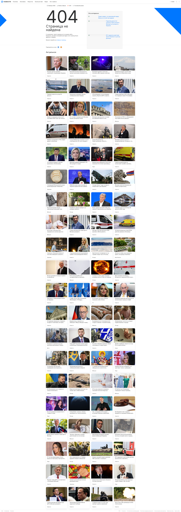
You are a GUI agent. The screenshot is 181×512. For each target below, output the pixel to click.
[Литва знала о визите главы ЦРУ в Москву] (56, 429)
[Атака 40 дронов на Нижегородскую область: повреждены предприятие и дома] (101, 134)
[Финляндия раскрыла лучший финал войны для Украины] (101, 429)
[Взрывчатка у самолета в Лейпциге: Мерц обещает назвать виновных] (79, 316)
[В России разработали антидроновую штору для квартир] (79, 271)
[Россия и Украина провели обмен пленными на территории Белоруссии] (101, 339)
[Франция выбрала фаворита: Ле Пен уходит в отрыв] (79, 157)
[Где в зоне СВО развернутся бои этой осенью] (124, 497)
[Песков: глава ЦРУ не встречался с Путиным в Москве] (56, 475)
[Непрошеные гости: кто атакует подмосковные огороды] (124, 316)
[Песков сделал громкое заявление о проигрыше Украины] (56, 66)
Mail (2, 511)
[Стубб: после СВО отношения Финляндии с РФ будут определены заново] (79, 293)
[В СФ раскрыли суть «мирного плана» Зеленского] (56, 384)
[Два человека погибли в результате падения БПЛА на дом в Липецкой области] (124, 271)
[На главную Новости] (7, 1)
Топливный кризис (79, 5)
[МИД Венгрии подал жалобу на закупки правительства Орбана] (79, 180)
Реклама (12, 511)
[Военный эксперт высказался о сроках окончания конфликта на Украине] (79, 66)
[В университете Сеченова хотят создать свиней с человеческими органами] (101, 316)
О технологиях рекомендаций (133, 511)
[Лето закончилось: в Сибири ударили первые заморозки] (79, 452)
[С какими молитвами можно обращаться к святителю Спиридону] (101, 361)
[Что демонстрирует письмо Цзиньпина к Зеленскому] (56, 157)
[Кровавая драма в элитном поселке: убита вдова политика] (101, 66)
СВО (70, 5)
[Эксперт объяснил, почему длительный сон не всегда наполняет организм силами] (79, 429)
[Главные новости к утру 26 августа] (56, 89)
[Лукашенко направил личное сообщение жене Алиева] (79, 89)
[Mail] (2, 1)
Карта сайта (177, 511)
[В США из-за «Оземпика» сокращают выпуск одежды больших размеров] (124, 384)
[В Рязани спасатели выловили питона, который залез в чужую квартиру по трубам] (124, 429)
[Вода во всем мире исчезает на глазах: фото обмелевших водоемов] (79, 384)
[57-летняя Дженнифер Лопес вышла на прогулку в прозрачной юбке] (56, 452)
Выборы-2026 (51, 5)
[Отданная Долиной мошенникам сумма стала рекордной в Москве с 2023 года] (79, 248)
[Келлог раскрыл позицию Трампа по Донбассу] (56, 271)
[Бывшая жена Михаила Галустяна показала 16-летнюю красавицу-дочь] (101, 157)
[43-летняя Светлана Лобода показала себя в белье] (101, 293)
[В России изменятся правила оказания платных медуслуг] (101, 384)
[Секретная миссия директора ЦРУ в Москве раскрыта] (56, 497)
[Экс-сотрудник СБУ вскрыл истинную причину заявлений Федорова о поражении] (101, 407)
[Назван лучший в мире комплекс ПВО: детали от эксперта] (101, 452)
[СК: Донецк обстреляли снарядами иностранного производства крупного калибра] (56, 361)
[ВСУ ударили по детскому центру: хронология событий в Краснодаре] (124, 452)
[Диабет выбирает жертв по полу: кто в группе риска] (124, 339)
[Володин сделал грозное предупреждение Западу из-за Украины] (124, 134)
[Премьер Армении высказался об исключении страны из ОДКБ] (124, 293)
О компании (6, 511)
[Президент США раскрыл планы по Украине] (56, 293)
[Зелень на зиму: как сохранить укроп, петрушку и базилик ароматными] (124, 248)
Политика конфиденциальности (146, 511)
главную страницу (61, 40)
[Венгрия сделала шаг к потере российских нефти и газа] (101, 112)
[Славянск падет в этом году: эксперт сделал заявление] (101, 497)
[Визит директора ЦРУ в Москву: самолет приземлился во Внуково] (101, 203)
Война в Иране (62, 5)
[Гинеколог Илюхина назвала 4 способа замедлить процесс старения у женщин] (56, 248)
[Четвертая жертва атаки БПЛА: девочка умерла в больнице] (124, 225)
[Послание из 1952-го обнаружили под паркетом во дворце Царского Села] (124, 112)
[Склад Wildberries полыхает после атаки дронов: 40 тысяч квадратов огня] (79, 134)
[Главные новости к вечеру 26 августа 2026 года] (124, 203)
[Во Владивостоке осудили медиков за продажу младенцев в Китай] (124, 407)
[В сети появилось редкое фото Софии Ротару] (56, 407)
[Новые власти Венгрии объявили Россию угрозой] (101, 475)
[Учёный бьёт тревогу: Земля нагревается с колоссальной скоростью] (79, 407)
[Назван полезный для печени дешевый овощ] (79, 475)
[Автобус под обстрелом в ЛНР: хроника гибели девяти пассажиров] (101, 225)
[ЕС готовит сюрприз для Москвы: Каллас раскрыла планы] (79, 112)
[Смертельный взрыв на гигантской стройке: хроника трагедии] (124, 157)
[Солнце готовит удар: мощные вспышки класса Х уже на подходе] (101, 271)
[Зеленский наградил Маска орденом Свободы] (79, 497)
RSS (119, 511)
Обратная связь (170, 511)
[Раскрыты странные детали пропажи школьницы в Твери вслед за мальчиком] (56, 339)
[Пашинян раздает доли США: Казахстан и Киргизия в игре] (124, 66)
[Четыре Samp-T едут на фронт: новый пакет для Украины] (101, 180)
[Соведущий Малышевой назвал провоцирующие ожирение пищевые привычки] (56, 180)
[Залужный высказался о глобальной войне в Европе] (79, 361)
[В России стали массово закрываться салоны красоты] (56, 225)
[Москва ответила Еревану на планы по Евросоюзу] (124, 180)
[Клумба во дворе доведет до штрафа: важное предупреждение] (79, 203)
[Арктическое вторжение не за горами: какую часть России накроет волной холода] (101, 248)
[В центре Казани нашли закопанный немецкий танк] (56, 203)
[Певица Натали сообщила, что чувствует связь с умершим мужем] (124, 361)
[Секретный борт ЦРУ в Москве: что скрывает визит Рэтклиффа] (124, 89)
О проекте (124, 511)
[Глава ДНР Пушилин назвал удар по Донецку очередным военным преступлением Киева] (79, 339)
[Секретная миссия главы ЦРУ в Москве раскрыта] (79, 225)
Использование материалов (160, 511)
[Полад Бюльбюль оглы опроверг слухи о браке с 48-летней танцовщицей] (124, 475)
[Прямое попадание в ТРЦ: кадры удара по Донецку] (56, 134)
